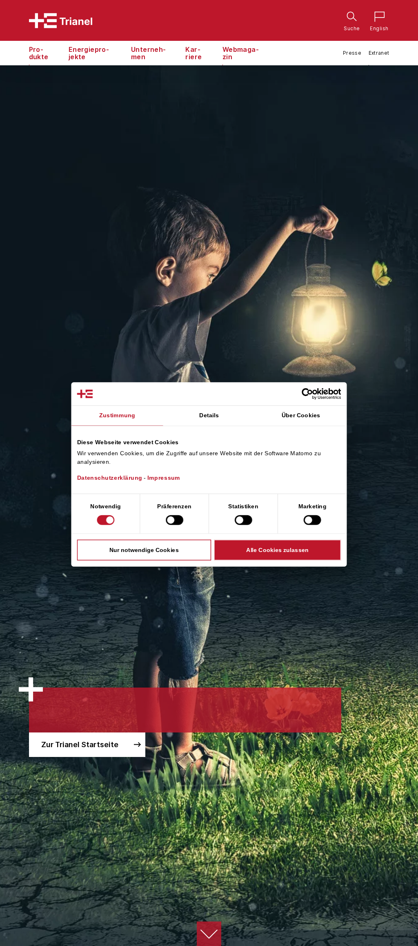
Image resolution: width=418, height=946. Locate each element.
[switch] (174, 520)
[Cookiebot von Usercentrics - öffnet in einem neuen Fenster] (314, 393)
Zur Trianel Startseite (79, 744)
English (377, 17)
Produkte (39, 53)
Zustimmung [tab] (117, 415)
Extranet (379, 53)
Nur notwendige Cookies (144, 549)
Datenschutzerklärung (109, 477)
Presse (352, 53)
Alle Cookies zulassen (277, 549)
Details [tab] (209, 415)
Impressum (163, 477)
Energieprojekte (89, 53)
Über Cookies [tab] (301, 415)
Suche (350, 17)
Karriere (193, 53)
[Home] (60, 20)
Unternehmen (148, 53)
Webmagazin (240, 53)
